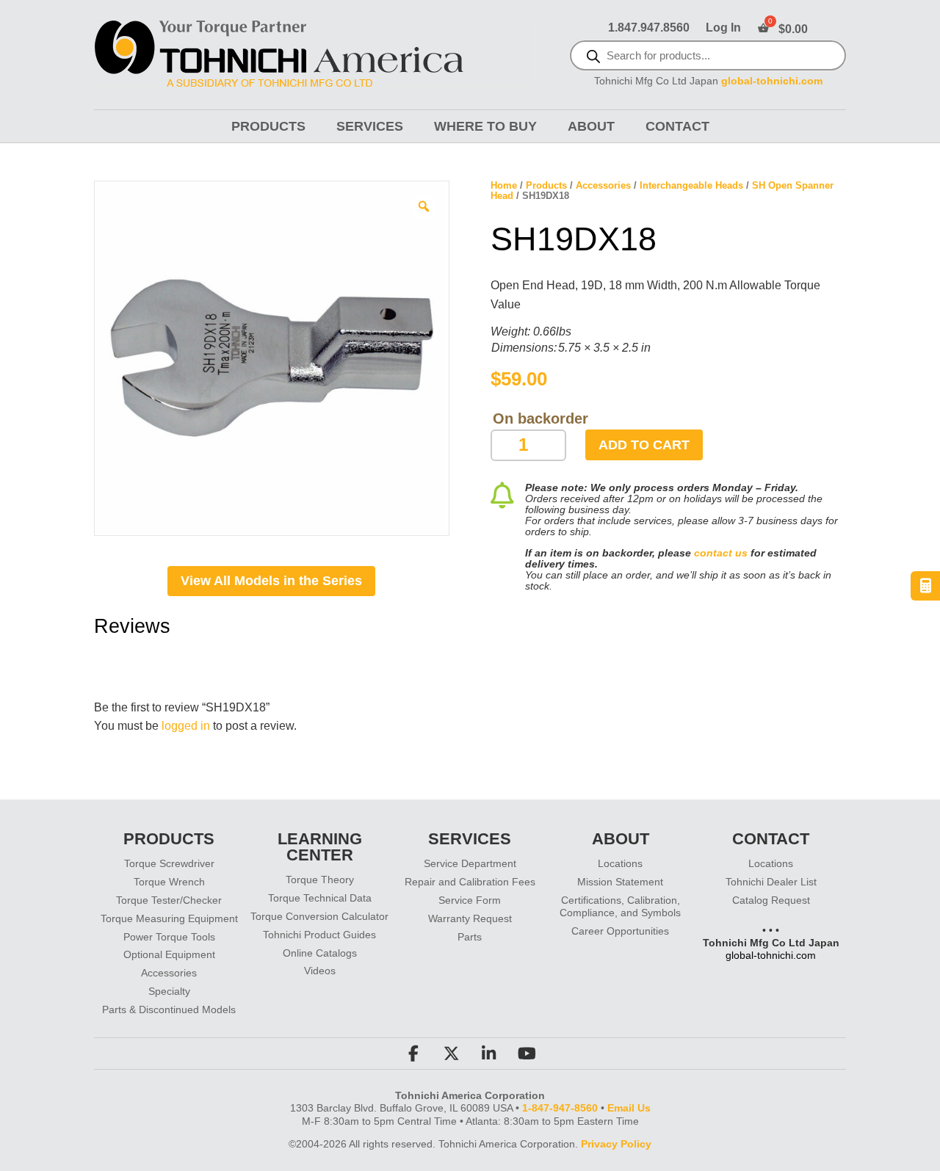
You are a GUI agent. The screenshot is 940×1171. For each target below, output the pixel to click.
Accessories (603, 185)
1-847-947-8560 (560, 1108)
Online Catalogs (320, 953)
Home (504, 185)
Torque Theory (320, 879)
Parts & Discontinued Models (169, 1009)
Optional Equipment (169, 954)
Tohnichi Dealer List (771, 882)
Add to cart (644, 445)
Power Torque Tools (169, 937)
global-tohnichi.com (771, 81)
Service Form (469, 900)
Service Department (470, 863)
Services (369, 126)
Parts (470, 937)
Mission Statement (620, 882)
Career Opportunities (620, 931)
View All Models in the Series (271, 580)
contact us (721, 553)
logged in (186, 725)
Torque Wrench (169, 882)
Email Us (629, 1108)
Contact (677, 126)
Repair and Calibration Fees (470, 882)
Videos (320, 970)
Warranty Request (470, 918)
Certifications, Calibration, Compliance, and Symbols (620, 906)
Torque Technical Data (320, 898)
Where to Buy (485, 126)
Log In (723, 28)
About (591, 126)
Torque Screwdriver (169, 863)
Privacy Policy (616, 1144)
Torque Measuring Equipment (169, 918)
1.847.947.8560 (649, 28)
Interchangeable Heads (691, 185)
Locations (620, 863)
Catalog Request (771, 900)
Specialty (169, 991)
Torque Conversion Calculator (319, 916)
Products (268, 126)
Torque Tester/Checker (169, 900)
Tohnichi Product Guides (319, 934)
